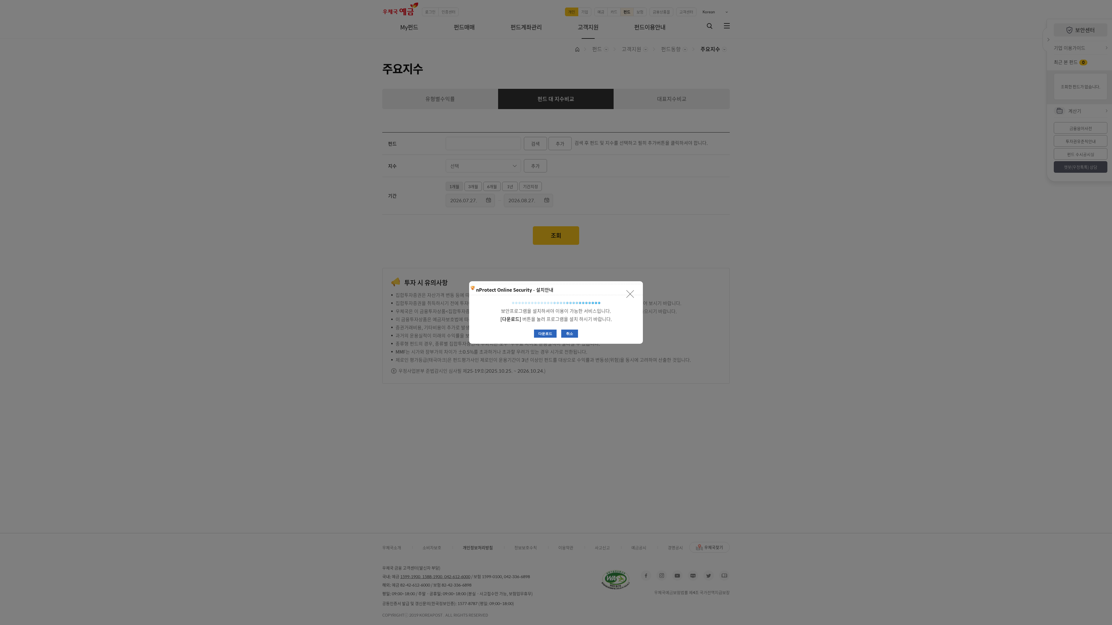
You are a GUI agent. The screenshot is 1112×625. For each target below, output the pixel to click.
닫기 (630, 294)
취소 (569, 334)
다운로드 (545, 334)
